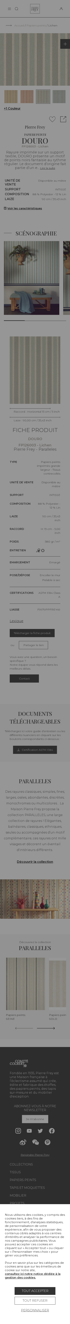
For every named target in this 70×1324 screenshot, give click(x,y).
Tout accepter (35, 1291)
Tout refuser (35, 1300)
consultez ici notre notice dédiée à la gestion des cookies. (32, 1275)
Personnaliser (35, 1310)
